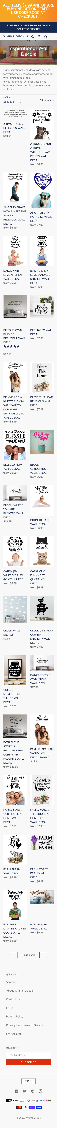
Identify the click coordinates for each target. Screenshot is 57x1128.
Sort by (7, 97)
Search (10, 982)
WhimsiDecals (15, 36)
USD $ (27, 1081)
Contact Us (13, 999)
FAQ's (10, 1008)
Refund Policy (14, 1016)
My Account (13, 1033)
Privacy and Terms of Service (24, 1025)
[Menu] (52, 36)
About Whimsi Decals (19, 990)
